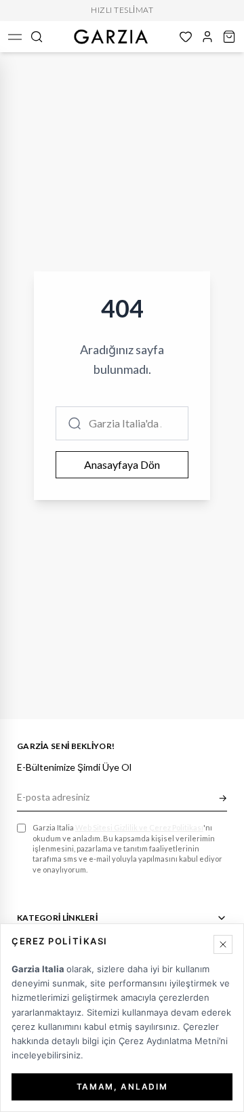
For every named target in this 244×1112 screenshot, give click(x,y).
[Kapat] (223, 944)
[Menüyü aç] (15, 36)
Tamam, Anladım (122, 1086)
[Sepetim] (229, 36)
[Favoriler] (186, 36)
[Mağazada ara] (36, 36)
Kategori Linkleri (57, 918)
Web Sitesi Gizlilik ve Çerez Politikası (139, 827)
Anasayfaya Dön (122, 464)
